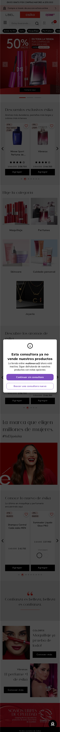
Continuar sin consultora (30, 377)
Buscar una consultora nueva (30, 386)
